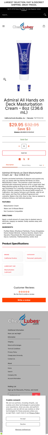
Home (10, 368)
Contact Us (11, 359)
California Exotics (10, 258)
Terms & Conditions (14, 348)
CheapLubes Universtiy (15, 355)
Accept (23, 419)
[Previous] (3, 60)
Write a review (24, 300)
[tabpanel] (24, 203)
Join (36, 395)
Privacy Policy (34, 413)
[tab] (10, 165)
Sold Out (24, 153)
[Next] (44, 60)
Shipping (17, 132)
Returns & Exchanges (14, 345)
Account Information (14, 378)
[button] (44, 26)
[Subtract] (19, 146)
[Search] (45, 14)
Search (10, 371)
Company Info (12, 375)
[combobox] (22, 14)
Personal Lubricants (34, 258)
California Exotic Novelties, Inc (15, 118)
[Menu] (3, 26)
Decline (23, 424)
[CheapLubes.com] (23, 26)
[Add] (28, 146)
